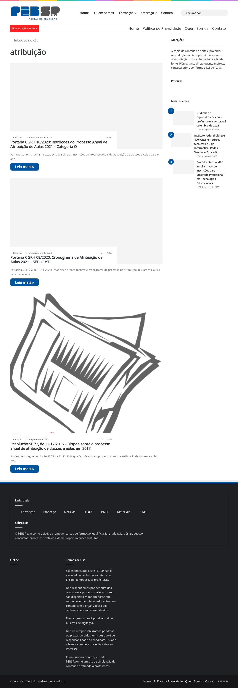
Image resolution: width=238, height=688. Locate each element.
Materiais (123, 512)
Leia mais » (24, 166)
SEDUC (88, 512)
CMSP (144, 512)
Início (17, 40)
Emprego (147, 13)
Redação (17, 137)
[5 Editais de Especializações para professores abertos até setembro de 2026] (183, 118)
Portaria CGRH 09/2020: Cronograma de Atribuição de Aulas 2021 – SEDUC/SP (56, 259)
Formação (126, 13)
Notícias (69, 512)
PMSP (105, 512)
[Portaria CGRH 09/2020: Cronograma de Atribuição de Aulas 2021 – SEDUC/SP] (86, 221)
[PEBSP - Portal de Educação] (35, 12)
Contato (167, 13)
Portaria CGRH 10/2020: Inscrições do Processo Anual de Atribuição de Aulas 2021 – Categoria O (58, 144)
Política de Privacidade (162, 28)
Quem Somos (104, 13)
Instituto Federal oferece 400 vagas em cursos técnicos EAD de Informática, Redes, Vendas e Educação (209, 144)
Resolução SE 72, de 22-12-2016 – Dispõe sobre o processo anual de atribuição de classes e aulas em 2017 (60, 446)
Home (84, 13)
